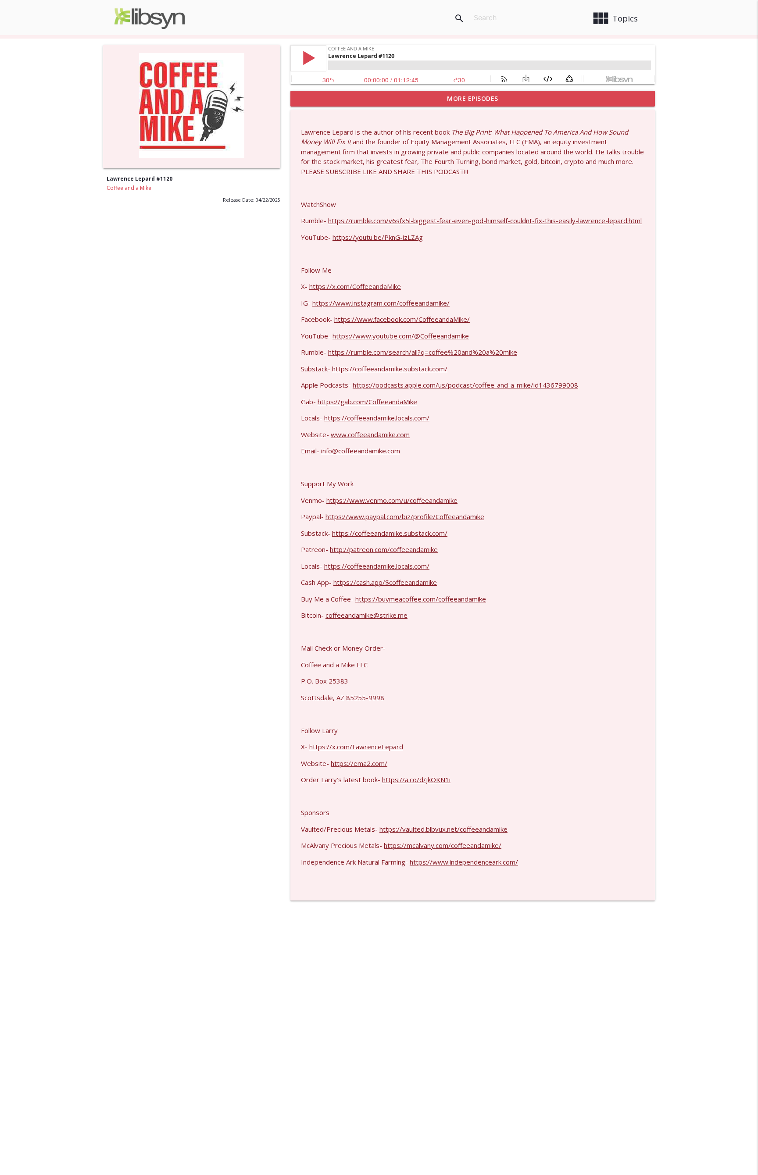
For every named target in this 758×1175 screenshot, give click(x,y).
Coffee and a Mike (129, 188)
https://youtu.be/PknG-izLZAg (378, 237)
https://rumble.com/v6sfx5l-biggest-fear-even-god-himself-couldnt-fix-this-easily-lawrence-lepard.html (485, 220)
